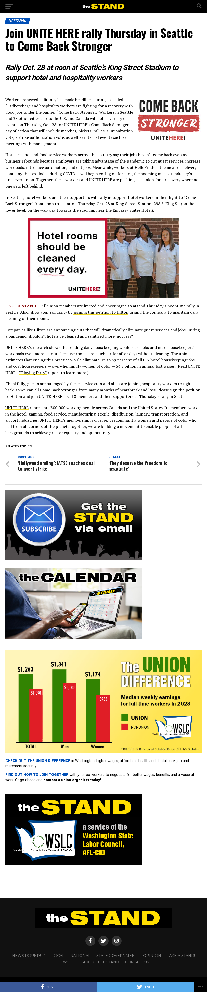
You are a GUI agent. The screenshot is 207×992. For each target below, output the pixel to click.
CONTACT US (137, 962)
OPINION (152, 955)
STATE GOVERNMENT (116, 955)
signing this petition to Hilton (100, 312)
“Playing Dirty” (33, 372)
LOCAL (57, 955)
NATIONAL (80, 955)
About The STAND (101, 962)
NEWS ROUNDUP (28, 955)
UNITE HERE (17, 407)
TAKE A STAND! (181, 955)
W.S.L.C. (70, 962)
